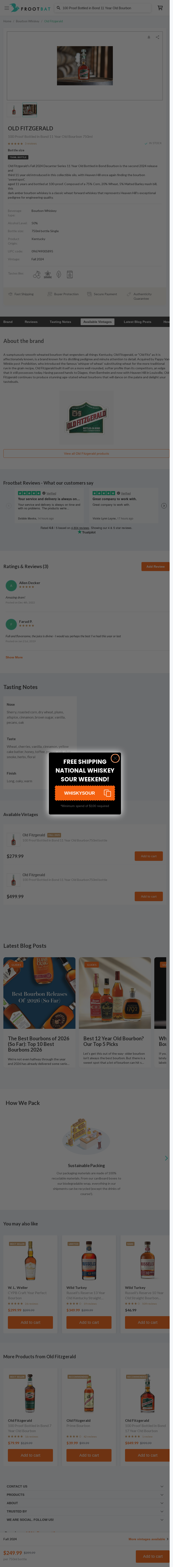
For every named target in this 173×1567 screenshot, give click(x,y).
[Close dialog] (115, 758)
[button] (85, 793)
